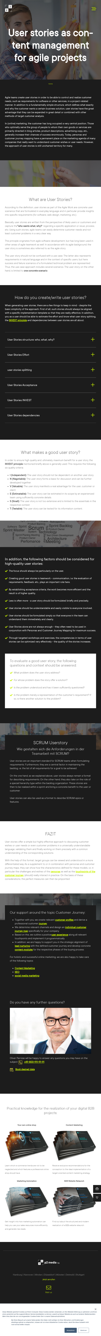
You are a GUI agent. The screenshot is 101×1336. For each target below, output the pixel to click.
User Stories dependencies (23, 415)
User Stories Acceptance (22, 385)
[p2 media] (22, 8)
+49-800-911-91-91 (34, 1062)
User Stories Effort (18, 354)
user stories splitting (19, 369)
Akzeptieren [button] (71, 1330)
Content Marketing (25, 968)
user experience (59, 934)
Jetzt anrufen (48, 1279)
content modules (24, 949)
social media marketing (27, 975)
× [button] (95, 1308)
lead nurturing (22, 946)
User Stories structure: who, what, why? (30, 339)
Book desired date (25, 1069)
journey (43, 923)
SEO (17, 972)
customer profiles (64, 919)
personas (55, 871)
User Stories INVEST (19, 400)
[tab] (50, 339)
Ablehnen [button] (83, 1330)
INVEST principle (18, 320)
